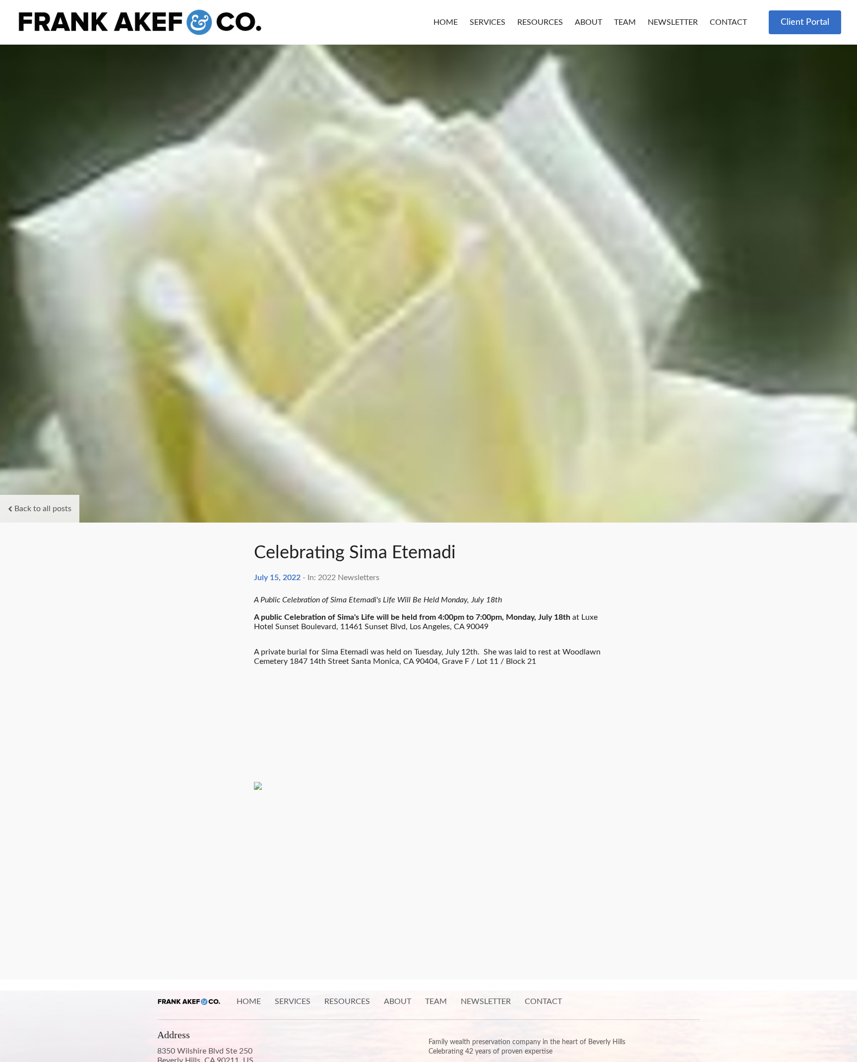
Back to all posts (42, 509)
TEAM (625, 22)
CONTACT (728, 22)
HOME (445, 22)
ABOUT (588, 22)
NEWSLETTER (673, 22)
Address (173, 1034)
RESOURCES (540, 22)
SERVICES (487, 22)
